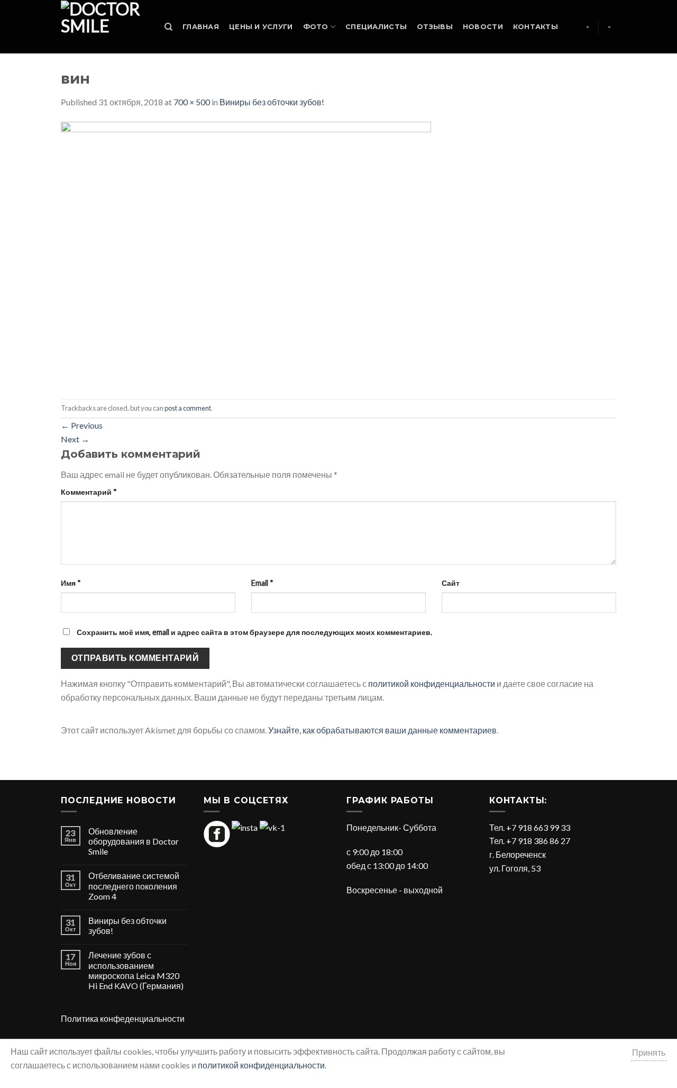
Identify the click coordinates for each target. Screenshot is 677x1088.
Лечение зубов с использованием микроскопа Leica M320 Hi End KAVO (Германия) (136, 970)
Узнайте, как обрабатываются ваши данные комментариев (382, 730)
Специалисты (376, 27)
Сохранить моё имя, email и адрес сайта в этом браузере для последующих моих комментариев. (254, 632)
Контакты (535, 27)
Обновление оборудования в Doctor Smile (133, 841)
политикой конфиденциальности (431, 683)
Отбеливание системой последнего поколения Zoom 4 (133, 886)
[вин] (246, 253)
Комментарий (89, 491)
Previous (82, 425)
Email (262, 582)
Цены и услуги (260, 27)
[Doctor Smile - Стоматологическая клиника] (102, 27)
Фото (315, 27)
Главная (200, 27)
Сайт (451, 582)
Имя (71, 582)
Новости (483, 27)
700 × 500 (191, 102)
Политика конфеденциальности (123, 1018)
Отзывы (435, 27)
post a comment (187, 408)
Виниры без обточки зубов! (271, 102)
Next (75, 439)
